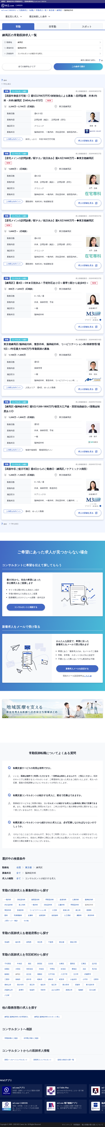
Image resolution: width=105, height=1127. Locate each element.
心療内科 (75, 899)
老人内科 (22, 905)
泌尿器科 (42, 915)
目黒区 (7, 969)
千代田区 (8, 963)
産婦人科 (66, 910)
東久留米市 (90, 984)
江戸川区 (51, 974)
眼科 (6, 915)
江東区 (83, 963)
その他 (26, 920)
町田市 (61, 979)
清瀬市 (77, 984)
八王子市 (64, 974)
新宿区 (39, 963)
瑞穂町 (80, 990)
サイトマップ (67, 1125)
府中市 (28, 979)
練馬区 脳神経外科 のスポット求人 (47, 1017)
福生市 (43, 984)
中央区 (19, 963)
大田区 (17, 969)
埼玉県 (39, 942)
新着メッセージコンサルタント (16, 1059)
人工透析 (67, 915)
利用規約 (77, 1125)
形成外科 (20, 910)
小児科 (54, 910)
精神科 (89, 910)
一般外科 (34, 905)
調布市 (50, 979)
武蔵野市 (87, 974)
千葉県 (50, 942)
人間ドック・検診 (11, 920)
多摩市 (21, 990)
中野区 (52, 969)
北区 (84, 969)
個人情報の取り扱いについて (92, 1125)
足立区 (28, 974)
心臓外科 (61, 905)
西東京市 (69, 990)
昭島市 (39, 979)
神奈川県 (73, 942)
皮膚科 (30, 915)
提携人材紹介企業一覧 (66, 1059)
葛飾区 (39, 974)
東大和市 (65, 984)
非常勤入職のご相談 (31, 1038)
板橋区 (7, 974)
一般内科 (8, 899)
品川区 (94, 963)
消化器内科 (21, 899)
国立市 (32, 984)
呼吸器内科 (50, 899)
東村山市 (8, 984)
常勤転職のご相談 (11, 1038)
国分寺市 (20, 984)
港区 (29, 963)
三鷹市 (7, 979)
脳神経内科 (89, 899)
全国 (18, 867)
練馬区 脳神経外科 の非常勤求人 (16, 1017)
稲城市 (32, 990)
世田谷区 (29, 969)
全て (18, 872)
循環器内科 (35, 899)
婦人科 (78, 910)
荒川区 (94, 969)
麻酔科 (79, 915)
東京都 (28, 867)
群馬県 (28, 942)
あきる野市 (56, 990)
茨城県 (7, 942)
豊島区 (74, 969)
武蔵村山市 (9, 990)
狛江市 (54, 984)
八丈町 (7, 995)
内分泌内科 (9, 905)
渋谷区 (41, 969)
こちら (87, 675)
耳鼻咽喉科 (18, 915)
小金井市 (73, 979)
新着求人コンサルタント (42, 1059)
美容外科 (91, 915)
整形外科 (8, 910)
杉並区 (63, 969)
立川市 (75, 974)
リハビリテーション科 (38, 910)
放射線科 (55, 915)
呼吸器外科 (75, 905)
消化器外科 (48, 905)
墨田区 (72, 963)
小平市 (85, 979)
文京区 (50, 963)
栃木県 (17, 942)
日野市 (96, 979)
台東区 (61, 963)
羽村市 (43, 990)
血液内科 (63, 899)
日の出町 (92, 990)
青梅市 (17, 979)
